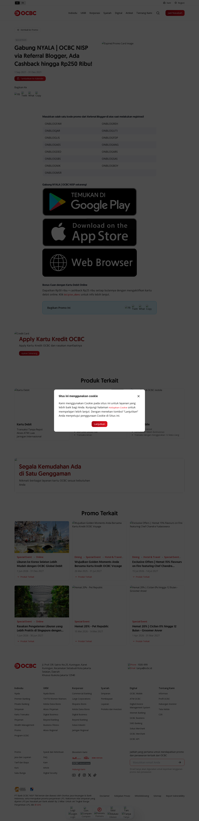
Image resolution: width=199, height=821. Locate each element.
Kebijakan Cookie (118, 407)
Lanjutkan (99, 424)
